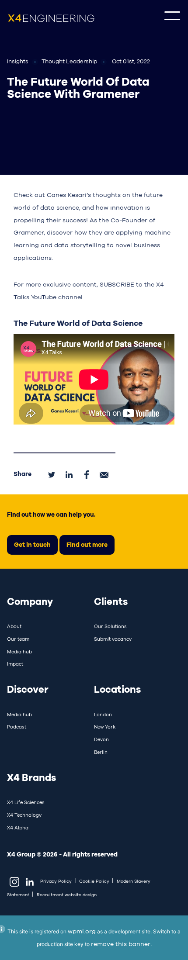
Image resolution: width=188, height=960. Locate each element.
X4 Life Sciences (26, 802)
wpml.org (82, 931)
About (14, 626)
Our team (18, 639)
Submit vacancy (113, 639)
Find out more (87, 544)
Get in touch (32, 544)
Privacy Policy (56, 881)
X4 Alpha (17, 827)
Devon (101, 739)
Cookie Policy (94, 881)
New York (104, 726)
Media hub (19, 651)
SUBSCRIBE (117, 284)
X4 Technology (24, 815)
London (103, 714)
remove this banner (120, 943)
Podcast (16, 726)
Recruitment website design (67, 894)
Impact (15, 663)
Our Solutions (110, 626)
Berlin (101, 752)
